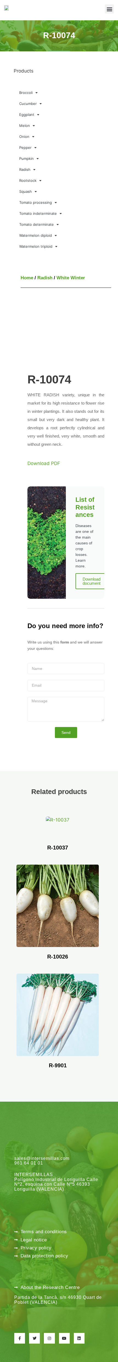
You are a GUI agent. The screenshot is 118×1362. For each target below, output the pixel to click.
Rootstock (27, 180)
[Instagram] (49, 1338)
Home (27, 277)
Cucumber (28, 103)
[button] (109, 8)
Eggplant (26, 114)
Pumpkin (26, 158)
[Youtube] (64, 1338)
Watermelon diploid (35, 235)
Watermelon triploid (35, 246)
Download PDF (43, 463)
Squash (25, 191)
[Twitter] (34, 1338)
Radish (24, 169)
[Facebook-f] (19, 1338)
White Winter (71, 277)
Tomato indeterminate (38, 213)
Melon (24, 125)
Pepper (25, 147)
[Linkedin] (79, 1338)
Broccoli (26, 92)
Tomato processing (35, 202)
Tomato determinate (36, 224)
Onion (24, 136)
